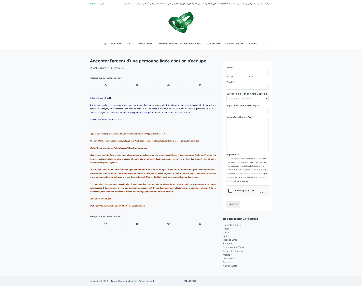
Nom (230, 67)
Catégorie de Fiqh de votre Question (248, 93)
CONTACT (237, 170)
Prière (226, 228)
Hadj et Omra (230, 239)
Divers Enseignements (235, 44)
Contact (253, 44)
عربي (102, 3)
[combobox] (248, 98)
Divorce (227, 262)
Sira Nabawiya (214, 44)
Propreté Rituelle (232, 225)
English (93, 3)
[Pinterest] (168, 85)
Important (233, 154)
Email (230, 82)
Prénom (230, 77)
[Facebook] (105, 85)
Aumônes (228, 243)
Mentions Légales (128, 281)
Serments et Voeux (233, 251)
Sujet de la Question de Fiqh (243, 105)
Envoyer (233, 204)
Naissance (228, 258)
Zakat (226, 232)
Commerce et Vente (233, 247)
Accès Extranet (146, 281)
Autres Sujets (100, 68)
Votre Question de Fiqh (240, 117)
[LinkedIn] (200, 85)
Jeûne (226, 236)
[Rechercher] (266, 44)
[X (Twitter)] (137, 85)
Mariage (227, 254)
